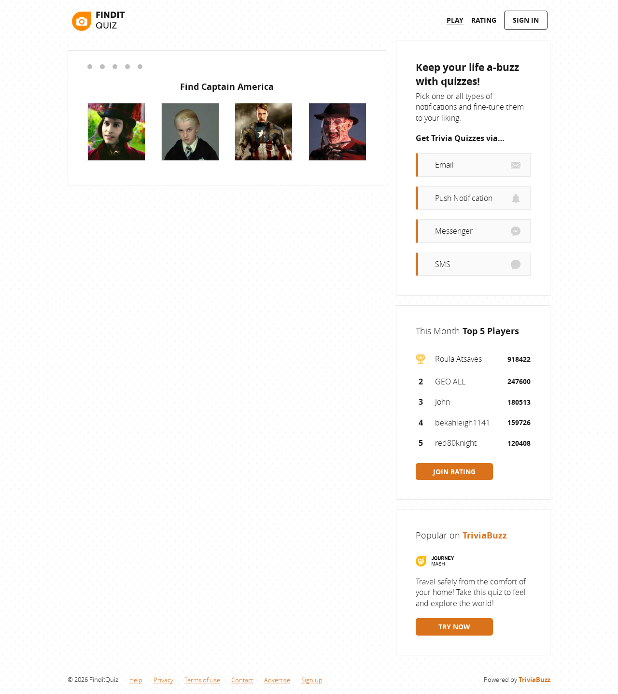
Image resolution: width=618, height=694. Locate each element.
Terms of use (202, 680)
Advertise (277, 680)
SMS (442, 264)
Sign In (526, 20)
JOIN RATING (454, 471)
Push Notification (463, 198)
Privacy (163, 680)
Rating (483, 20)
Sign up (312, 680)
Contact (242, 680)
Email (444, 164)
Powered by (517, 679)
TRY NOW (454, 626)
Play (455, 20)
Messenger (454, 231)
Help (135, 680)
